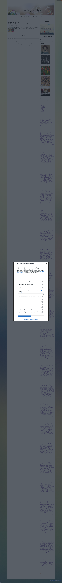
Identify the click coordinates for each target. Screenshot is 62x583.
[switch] (42, 281)
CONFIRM (24, 316)
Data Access (31, 319)
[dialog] (31, 291)
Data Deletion (26, 319)
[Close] (47, 264)
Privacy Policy (36, 319)
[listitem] (31, 279)
